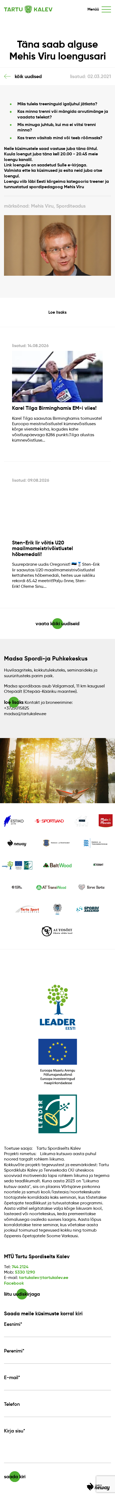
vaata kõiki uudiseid (57, 623)
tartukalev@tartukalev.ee (43, 1277)
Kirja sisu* (14, 1431)
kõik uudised (28, 76)
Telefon (12, 1404)
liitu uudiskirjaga (22, 1294)
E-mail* (12, 1377)
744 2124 (20, 1267)
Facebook (14, 1283)
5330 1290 (25, 1272)
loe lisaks (14, 702)
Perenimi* (14, 1351)
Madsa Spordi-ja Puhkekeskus (45, 658)
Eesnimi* (13, 1324)
